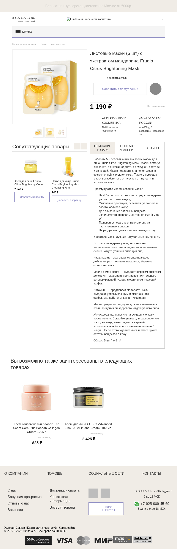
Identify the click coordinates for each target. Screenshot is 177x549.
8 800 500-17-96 (148, 491)
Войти (155, 19)
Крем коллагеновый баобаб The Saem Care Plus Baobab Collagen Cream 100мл (36, 427)
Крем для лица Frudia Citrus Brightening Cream (29, 183)
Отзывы (152, 148)
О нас (12, 490)
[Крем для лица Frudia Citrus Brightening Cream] (30, 167)
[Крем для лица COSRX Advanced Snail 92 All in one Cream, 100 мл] (88, 397)
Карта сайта (67, 527)
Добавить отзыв (116, 77)
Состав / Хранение (127, 148)
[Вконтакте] (93, 493)
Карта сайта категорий (42, 527)
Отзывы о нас (19, 503)
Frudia (104, 163)
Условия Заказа (14, 527)
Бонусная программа (25, 497)
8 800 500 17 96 (23, 17)
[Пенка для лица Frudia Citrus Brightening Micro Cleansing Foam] (68, 167)
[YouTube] (105, 493)
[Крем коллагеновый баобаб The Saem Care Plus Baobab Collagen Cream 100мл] (36, 397)
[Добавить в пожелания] (155, 88)
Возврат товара (62, 507)
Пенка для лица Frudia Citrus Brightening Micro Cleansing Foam (66, 184)
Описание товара (102, 148)
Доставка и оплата (64, 490)
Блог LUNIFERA (108, 509)
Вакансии (15, 510)
